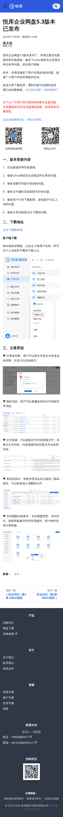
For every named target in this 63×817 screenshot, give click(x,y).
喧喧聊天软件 (34, 798)
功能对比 (8, 623)
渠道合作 (8, 668)
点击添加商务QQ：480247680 (22, 119)
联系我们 (8, 663)
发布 (16, 574)
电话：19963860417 (16, 737)
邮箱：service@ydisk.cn (18, 742)
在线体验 (8, 634)
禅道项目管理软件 (14, 798)
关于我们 (8, 657)
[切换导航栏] (5, 6)
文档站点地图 (51, 798)
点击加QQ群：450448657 (41, 90)
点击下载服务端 (12, 230)
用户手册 (8, 698)
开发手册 (8, 703)
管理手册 (8, 692)
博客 (5, 709)
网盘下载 (8, 628)
